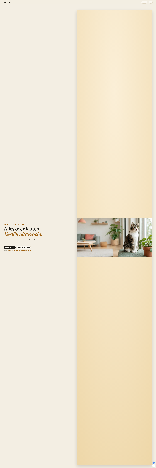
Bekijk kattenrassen (10, 247)
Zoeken (144, 2)
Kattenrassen (61, 2)
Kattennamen (17, 250)
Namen (84, 2)
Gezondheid (73, 2)
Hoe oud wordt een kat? (26, 250)
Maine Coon (11, 250)
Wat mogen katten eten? (24, 247)
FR (150, 2)
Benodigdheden (91, 2)
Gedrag (67, 2)
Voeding (79, 2)
